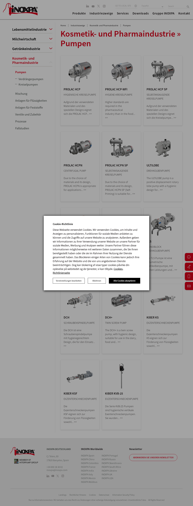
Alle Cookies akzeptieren (125, 280)
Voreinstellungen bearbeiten (69, 280)
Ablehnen (96, 280)
